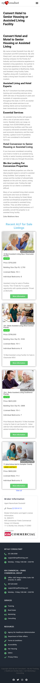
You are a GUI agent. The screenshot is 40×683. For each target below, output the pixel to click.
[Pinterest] (26, 680)
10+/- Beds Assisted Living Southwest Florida (17, 393)
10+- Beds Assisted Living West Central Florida (18, 326)
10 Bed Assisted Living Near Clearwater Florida (18, 255)
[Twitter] (18, 680)
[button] (37, 3)
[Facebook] (14, 680)
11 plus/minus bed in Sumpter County (17, 464)
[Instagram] (22, 680)
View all (19, 491)
